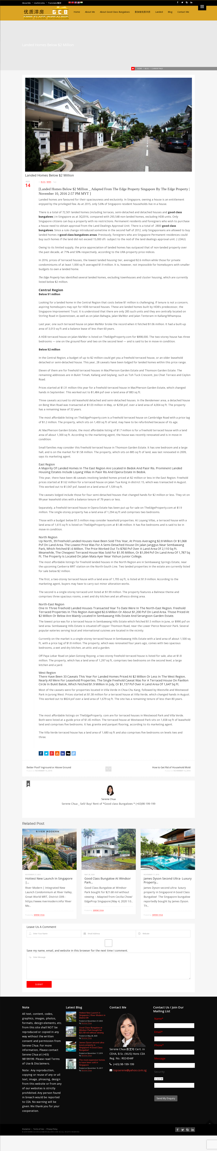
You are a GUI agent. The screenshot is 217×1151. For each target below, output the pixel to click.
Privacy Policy (51, 1129)
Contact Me (183, 11)
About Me (26, 3)
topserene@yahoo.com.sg (130, 1070)
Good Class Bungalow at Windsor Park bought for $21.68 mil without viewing (91, 1030)
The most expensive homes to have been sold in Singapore (92, 1062)
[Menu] (202, 6)
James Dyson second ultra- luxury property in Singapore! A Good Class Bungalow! (92, 1046)
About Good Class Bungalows (115, 11)
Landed (159, 11)
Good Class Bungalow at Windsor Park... (107, 880)
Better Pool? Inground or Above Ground (49, 767)
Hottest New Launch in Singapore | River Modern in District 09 (92, 1015)
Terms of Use (38, 1129)
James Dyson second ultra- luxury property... (168, 880)
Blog (170, 11)
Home (77, 11)
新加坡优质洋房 (142, 11)
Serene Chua (108, 799)
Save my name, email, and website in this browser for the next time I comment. (77, 950)
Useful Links (39, 3)
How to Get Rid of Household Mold (171, 767)
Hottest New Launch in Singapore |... (48, 880)
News (49, 182)
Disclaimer (26, 1129)
